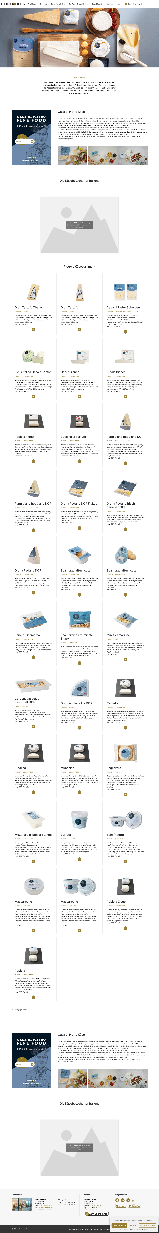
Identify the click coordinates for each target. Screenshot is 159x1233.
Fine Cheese (32, 4)
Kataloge (120, 4)
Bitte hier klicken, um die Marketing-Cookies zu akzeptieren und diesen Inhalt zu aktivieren (79, 225)
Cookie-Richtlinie (124, 1229)
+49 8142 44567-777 (46, 1205)
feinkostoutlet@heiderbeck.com (44, 1207)
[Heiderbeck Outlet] (22, 1204)
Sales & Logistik (97, 4)
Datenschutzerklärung (135, 1229)
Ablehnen (133, 1225)
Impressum (145, 1229)
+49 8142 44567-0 (95, 1205)
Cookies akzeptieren (119, 1225)
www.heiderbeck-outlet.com (43, 1209)
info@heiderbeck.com (90, 1209)
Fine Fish (72, 4)
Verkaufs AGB (98, 1229)
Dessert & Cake (82, 4)
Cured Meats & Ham (58, 4)
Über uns (110, 4)
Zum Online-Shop (134, 4)
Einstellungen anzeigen (147, 1225)
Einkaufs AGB (108, 1229)
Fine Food (43, 4)
